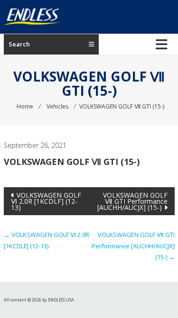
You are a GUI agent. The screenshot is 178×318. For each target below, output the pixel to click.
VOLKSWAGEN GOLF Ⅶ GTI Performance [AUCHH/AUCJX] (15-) (132, 201)
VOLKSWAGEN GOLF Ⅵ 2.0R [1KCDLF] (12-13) (46, 201)
